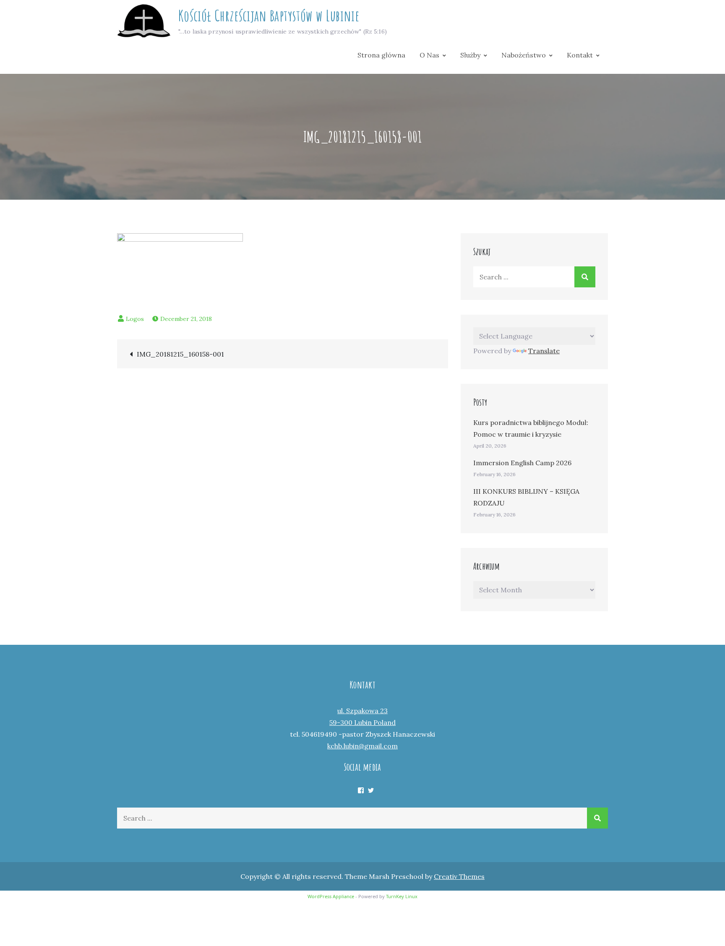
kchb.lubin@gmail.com (362, 746)
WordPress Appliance (331, 896)
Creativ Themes (459, 876)
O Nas (429, 55)
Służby (470, 55)
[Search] (584, 276)
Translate (544, 351)
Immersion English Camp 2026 (522, 463)
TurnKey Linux (401, 896)
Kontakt (580, 55)
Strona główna (381, 55)
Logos (135, 319)
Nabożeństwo (523, 55)
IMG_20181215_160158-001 (180, 354)
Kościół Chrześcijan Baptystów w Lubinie (268, 15)
